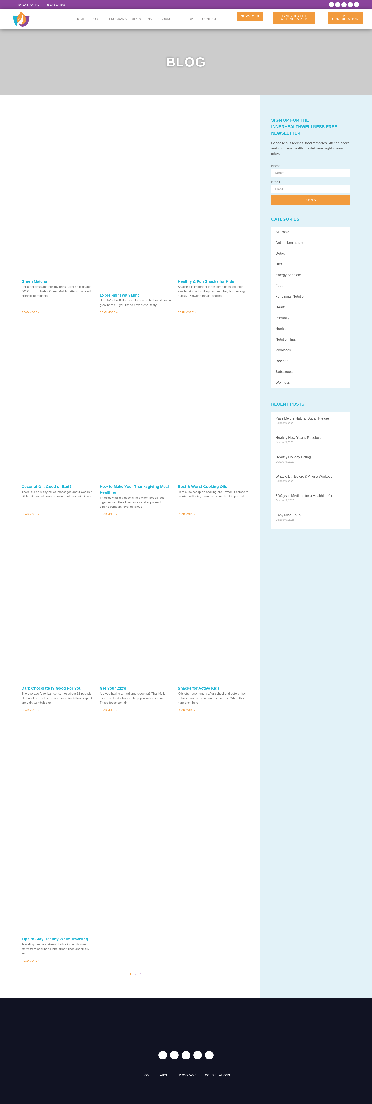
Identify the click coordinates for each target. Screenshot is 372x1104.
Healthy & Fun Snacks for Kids (206, 281)
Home (80, 19)
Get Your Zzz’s (113, 688)
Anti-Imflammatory (289, 242)
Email (275, 182)
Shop (188, 19)
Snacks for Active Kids (199, 688)
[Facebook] (331, 4)
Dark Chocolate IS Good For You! (52, 688)
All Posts (282, 232)
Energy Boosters (288, 275)
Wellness (283, 382)
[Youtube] (356, 4)
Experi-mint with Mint (119, 295)
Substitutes (284, 372)
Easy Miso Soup (288, 515)
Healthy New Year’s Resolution (300, 438)
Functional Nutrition (290, 296)
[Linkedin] (350, 4)
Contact (209, 19)
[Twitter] (344, 4)
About (95, 19)
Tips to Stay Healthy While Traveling (55, 939)
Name (276, 166)
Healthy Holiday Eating (293, 457)
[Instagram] (337, 4)
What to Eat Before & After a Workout (304, 476)
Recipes (282, 361)
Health (281, 307)
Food (280, 286)
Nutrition (282, 329)
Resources (166, 19)
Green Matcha (34, 281)
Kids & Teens (141, 19)
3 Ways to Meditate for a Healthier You (305, 496)
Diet (279, 264)
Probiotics (283, 350)
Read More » (30, 312)
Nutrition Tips (286, 339)
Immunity (282, 318)
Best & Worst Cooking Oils (202, 486)
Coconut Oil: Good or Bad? (47, 486)
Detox (280, 253)
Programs (118, 19)
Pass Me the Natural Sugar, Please (302, 418)
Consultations (217, 1075)
